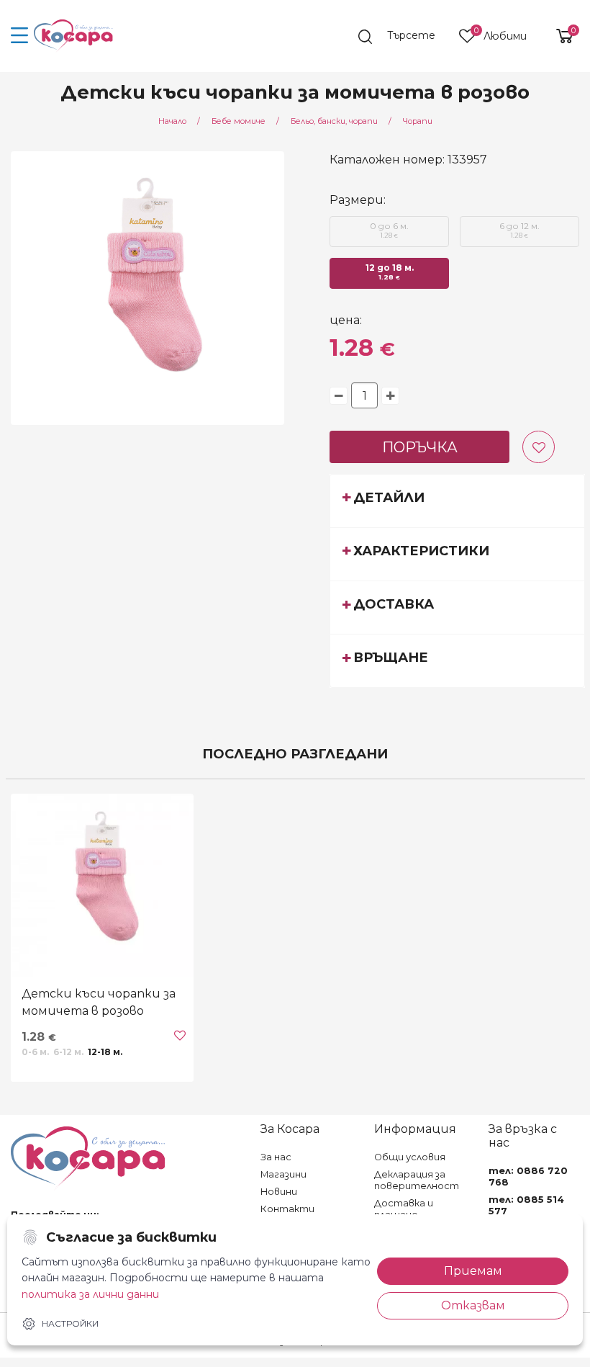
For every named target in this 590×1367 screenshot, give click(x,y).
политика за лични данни (90, 1294)
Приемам (473, 1271)
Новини (278, 1191)
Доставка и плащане (403, 1209)
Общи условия (409, 1157)
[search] (403, 36)
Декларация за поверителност (416, 1180)
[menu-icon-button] (20, 36)
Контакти (287, 1209)
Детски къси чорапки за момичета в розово (99, 1002)
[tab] (457, 500)
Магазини (283, 1174)
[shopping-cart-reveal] (559, 36)
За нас (275, 1157)
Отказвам (473, 1305)
